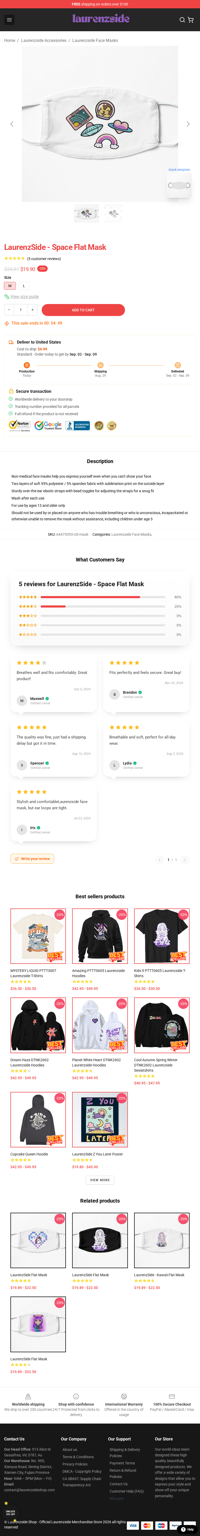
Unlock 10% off (10, 1513)
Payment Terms (122, 1463)
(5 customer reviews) (44, 259)
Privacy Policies (75, 1464)
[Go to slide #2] (113, 213)
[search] (182, 20)
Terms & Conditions (78, 1457)
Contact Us (119, 1484)
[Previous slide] (12, 123)
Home (9, 40)
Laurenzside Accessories (43, 40)
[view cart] (191, 20)
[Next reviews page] (185, 859)
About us (70, 1449)
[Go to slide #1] (86, 213)
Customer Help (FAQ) (127, 1491)
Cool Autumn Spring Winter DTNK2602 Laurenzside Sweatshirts (156, 1065)
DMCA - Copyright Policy (82, 1471)
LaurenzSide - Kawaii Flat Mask (159, 1275)
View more (100, 1180)
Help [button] (191, 1529)
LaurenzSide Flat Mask (28, 1275)
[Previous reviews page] (159, 859)
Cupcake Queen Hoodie (29, 1154)
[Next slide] (187, 123)
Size (7, 277)
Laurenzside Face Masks (95, 40)
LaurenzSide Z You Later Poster (97, 1154)
